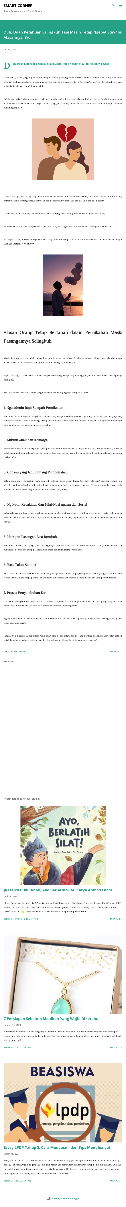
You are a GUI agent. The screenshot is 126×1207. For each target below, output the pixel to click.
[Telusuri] (113, 5)
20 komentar (23, 1180)
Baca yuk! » (116, 918)
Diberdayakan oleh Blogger (65, 1198)
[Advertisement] (63, 765)
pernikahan (18, 651)
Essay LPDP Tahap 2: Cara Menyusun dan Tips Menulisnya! (57, 1147)
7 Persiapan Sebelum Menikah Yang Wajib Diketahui (52, 1018)
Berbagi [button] (114, 651)
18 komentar (23, 1047)
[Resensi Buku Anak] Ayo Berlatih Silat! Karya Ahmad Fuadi (58, 889)
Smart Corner (18, 5)
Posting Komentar (26, 918)
